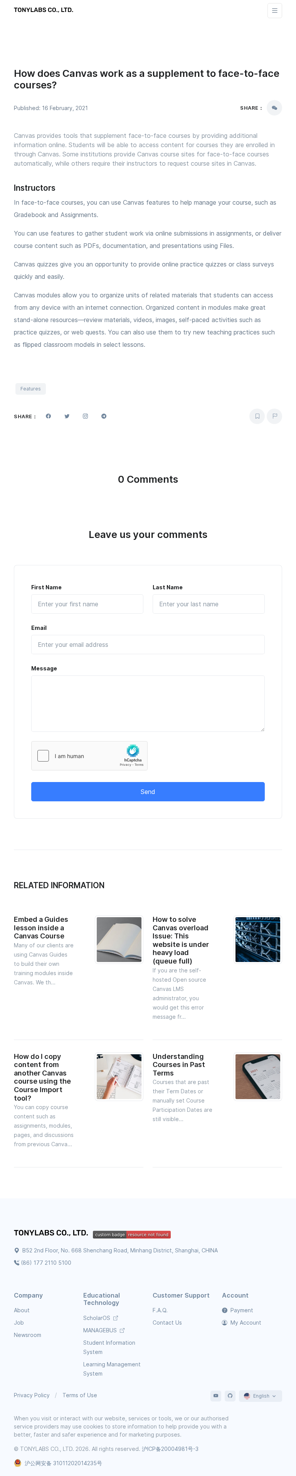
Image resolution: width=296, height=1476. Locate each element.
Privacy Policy (32, 1395)
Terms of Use (79, 1395)
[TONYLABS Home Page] (53, 1234)
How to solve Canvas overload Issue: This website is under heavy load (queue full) (181, 940)
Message (44, 668)
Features (30, 389)
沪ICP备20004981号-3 (170, 1448)
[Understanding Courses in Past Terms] (258, 1076)
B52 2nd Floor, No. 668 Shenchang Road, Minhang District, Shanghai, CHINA (119, 1250)
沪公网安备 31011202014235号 (63, 1463)
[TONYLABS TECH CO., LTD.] (45, 10)
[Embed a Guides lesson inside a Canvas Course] (119, 939)
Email (39, 627)
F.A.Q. (160, 1310)
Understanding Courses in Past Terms (179, 1064)
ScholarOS (97, 1318)
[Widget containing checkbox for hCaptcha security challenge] (89, 755)
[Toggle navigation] (274, 10)
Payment (241, 1310)
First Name (46, 587)
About (22, 1310)
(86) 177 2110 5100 (46, 1262)
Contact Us (167, 1322)
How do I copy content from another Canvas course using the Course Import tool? (42, 1077)
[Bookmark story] (257, 416)
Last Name (168, 587)
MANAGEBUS (100, 1330)
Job (19, 1322)
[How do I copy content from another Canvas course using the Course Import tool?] (119, 1076)
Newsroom (27, 1335)
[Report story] (274, 416)
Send (148, 792)
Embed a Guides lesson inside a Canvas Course (41, 927)
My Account (245, 1322)
